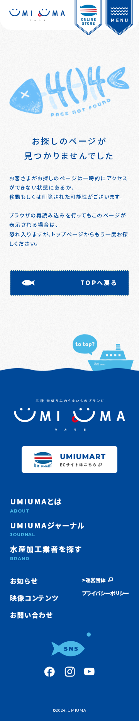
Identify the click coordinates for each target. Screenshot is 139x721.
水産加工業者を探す (45, 552)
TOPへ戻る (98, 282)
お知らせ (23, 581)
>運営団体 (93, 580)
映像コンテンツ (34, 598)
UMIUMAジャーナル (47, 529)
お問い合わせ (31, 615)
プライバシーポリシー (105, 593)
